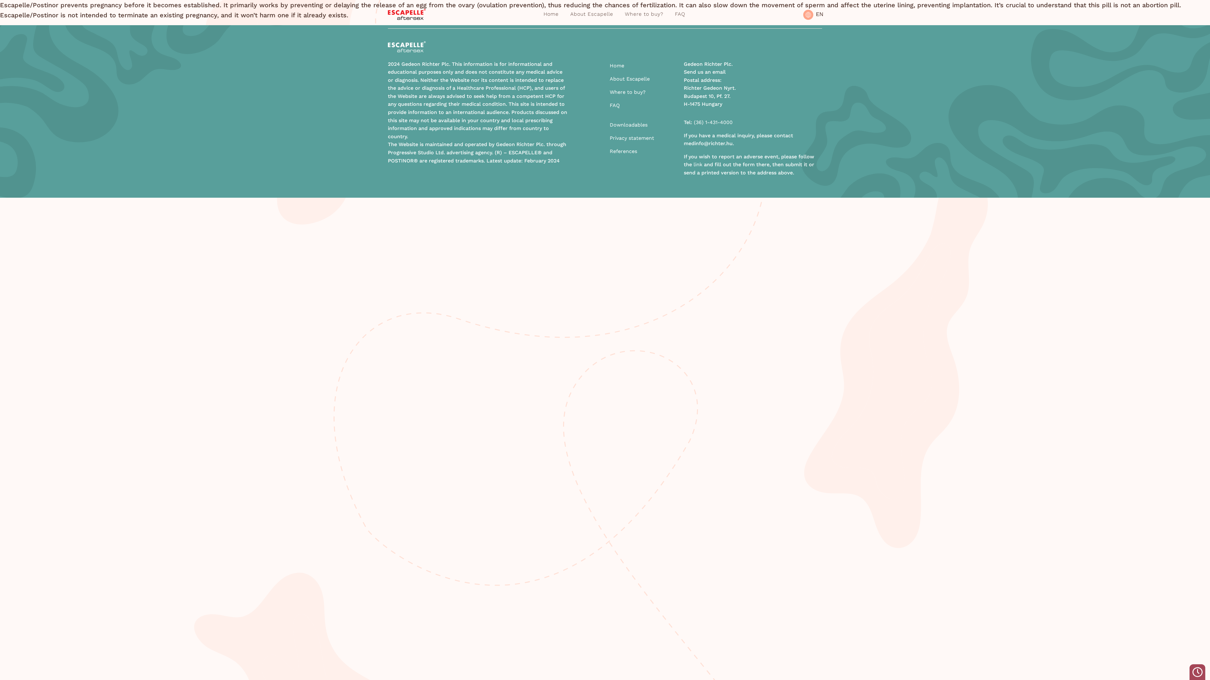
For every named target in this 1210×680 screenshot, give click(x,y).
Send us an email (705, 72)
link (698, 164)
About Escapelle (591, 14)
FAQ (680, 14)
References (623, 151)
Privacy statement (632, 138)
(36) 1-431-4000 (713, 122)
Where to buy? (644, 14)
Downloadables (629, 125)
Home (551, 14)
